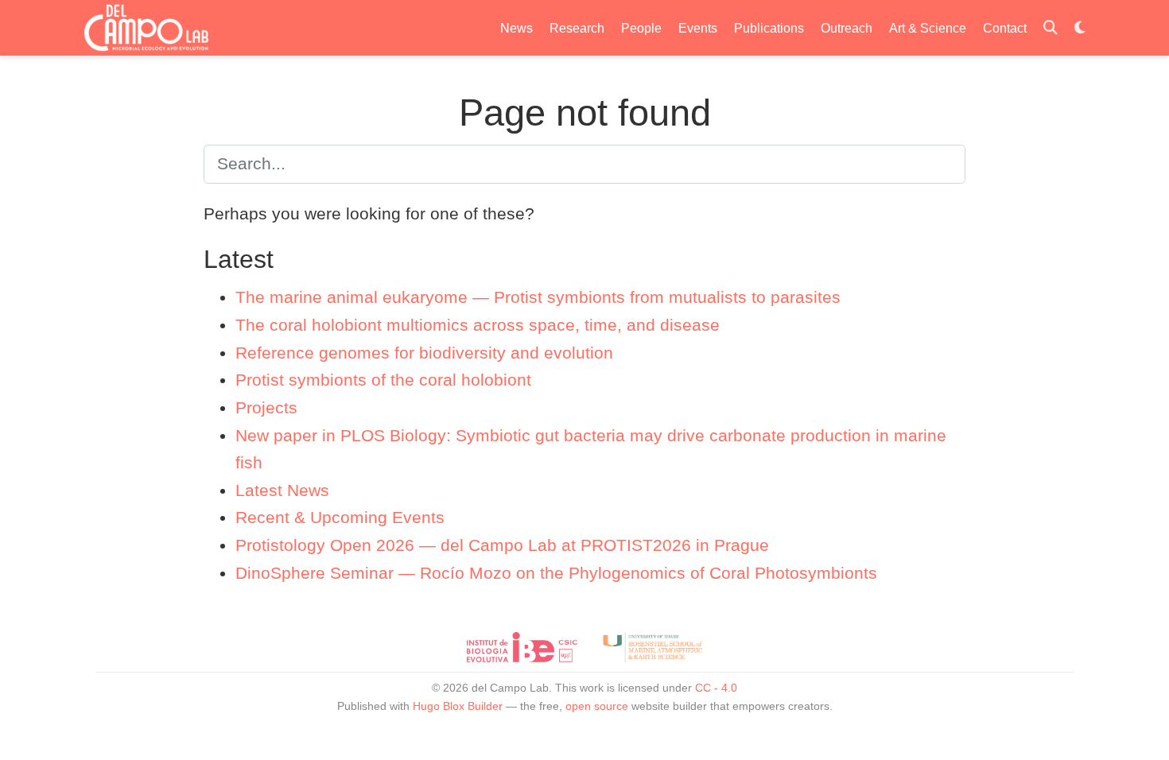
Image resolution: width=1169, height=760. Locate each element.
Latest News (282, 490)
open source (596, 706)
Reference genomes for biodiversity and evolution (424, 352)
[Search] (1050, 28)
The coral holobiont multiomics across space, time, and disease (477, 325)
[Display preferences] (1080, 28)
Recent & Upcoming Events (340, 517)
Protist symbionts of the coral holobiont (383, 379)
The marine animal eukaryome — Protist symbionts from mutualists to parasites (538, 297)
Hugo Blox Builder (458, 706)
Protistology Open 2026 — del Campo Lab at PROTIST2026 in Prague (502, 545)
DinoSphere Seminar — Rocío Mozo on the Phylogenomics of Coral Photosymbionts (556, 573)
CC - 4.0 (716, 687)
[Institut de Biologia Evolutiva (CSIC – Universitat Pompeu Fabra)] (522, 647)
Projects (266, 407)
